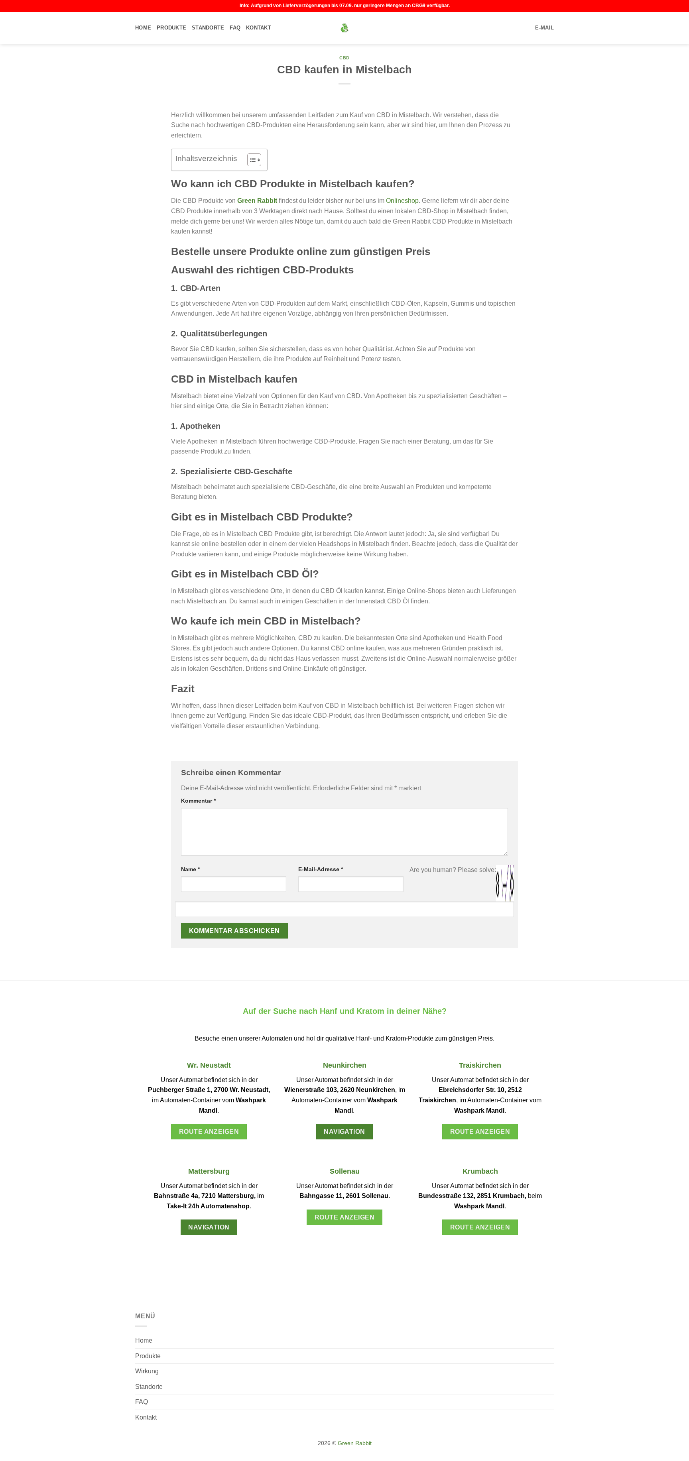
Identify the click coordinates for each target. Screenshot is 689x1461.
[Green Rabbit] (345, 28)
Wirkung (147, 1371)
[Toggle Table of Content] (250, 160)
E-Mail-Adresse (320, 869)
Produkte (171, 28)
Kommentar (198, 800)
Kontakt (258, 28)
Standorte (208, 28)
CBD (344, 57)
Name (190, 869)
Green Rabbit (257, 200)
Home (143, 28)
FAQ (235, 28)
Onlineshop (402, 200)
